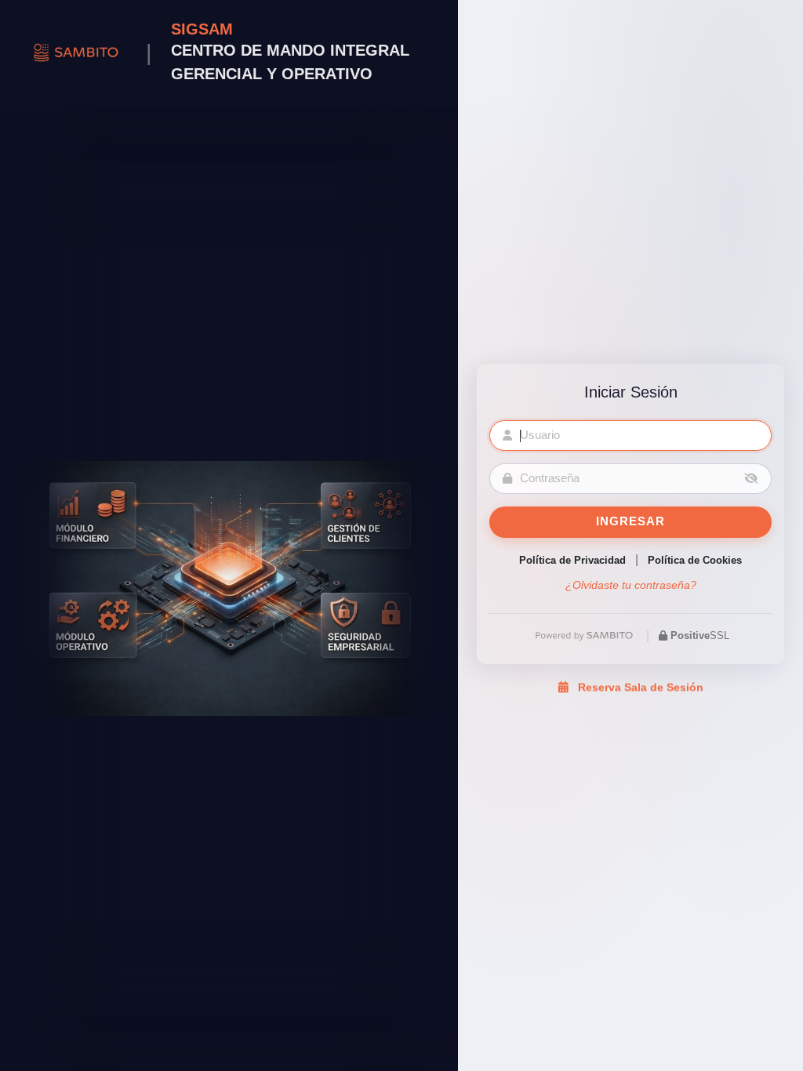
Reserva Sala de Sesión (639, 690)
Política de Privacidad (572, 560)
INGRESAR (630, 521)
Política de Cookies (695, 560)
